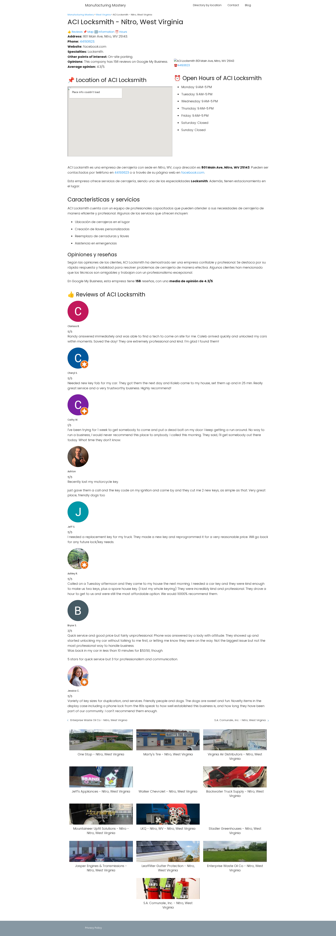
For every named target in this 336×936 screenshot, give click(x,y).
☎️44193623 (182, 65)
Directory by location (207, 5)
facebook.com (192, 172)
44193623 (87, 41)
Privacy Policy (93, 928)
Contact (233, 5)
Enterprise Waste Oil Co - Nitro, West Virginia (98, 720)
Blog (248, 5)
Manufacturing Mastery (105, 5)
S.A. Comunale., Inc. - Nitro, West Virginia (240, 720)
